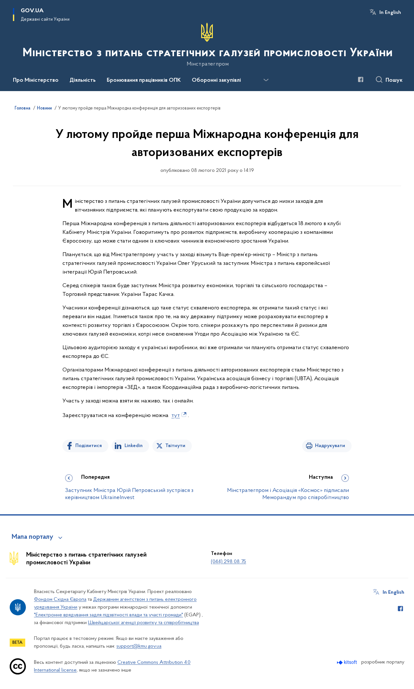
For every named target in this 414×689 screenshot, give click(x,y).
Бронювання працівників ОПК (144, 80)
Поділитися (88, 445)
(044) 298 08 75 (228, 561)
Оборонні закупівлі (216, 80)
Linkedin (134, 445)
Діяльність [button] (83, 80)
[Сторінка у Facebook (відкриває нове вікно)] (361, 79)
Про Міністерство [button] (36, 80)
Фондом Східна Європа (60, 599)
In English (390, 12)
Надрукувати (330, 445)
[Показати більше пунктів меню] (266, 80)
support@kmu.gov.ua (138, 646)
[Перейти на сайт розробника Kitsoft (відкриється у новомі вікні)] (347, 662)
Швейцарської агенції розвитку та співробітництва (143, 622)
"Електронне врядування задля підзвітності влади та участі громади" (108, 615)
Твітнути (175, 445)
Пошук (394, 80)
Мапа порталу (32, 537)
